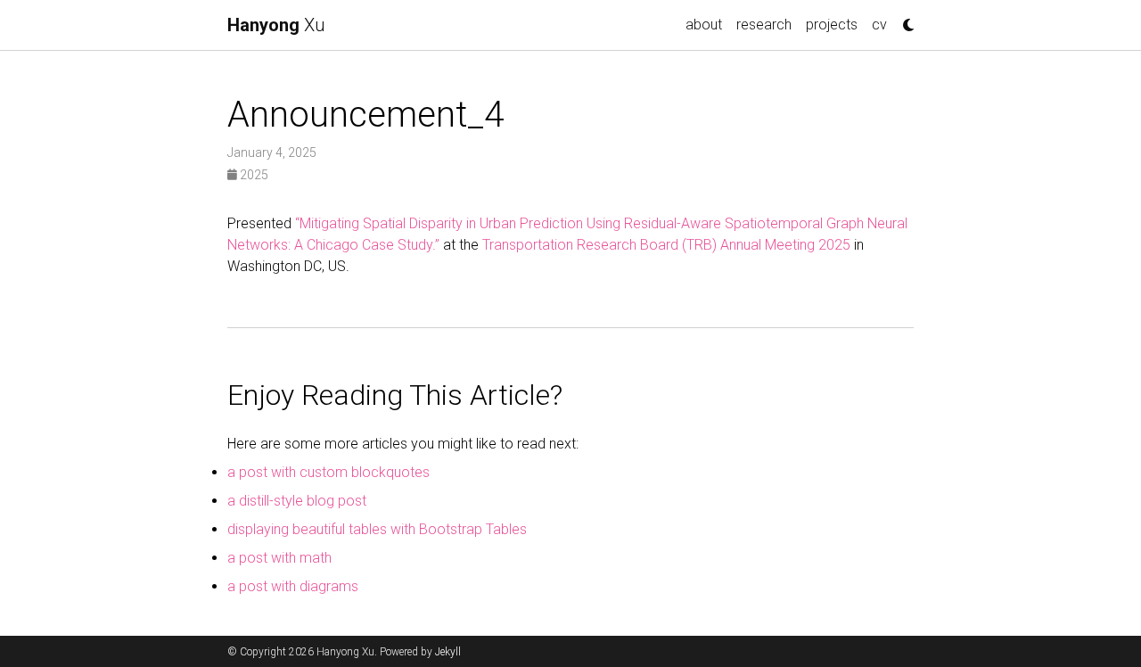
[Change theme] (904, 19)
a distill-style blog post (296, 500)
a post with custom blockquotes (328, 472)
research (764, 24)
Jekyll (448, 652)
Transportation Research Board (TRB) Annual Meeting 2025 (666, 244)
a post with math (279, 557)
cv (879, 24)
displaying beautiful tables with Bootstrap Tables (377, 529)
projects (832, 24)
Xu (275, 25)
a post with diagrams (292, 586)
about (703, 24)
